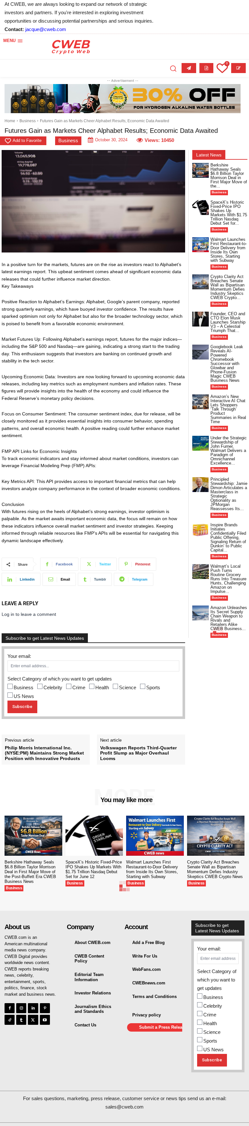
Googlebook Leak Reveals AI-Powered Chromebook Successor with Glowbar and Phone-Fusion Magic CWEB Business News (226, 363)
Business (27, 121)
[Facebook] (10, 1008)
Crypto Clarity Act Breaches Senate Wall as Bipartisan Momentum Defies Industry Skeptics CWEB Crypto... (227, 287)
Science (127, 687)
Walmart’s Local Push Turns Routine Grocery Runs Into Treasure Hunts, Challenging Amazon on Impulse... (228, 579)
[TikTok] (10, 1020)
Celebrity (52, 687)
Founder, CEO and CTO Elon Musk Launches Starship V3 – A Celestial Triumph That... (227, 322)
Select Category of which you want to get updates (59, 678)
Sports (153, 687)
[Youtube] (45, 1020)
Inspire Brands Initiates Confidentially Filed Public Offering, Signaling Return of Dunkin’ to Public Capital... (228, 537)
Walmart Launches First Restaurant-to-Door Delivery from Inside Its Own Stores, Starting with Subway (228, 250)
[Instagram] (21, 1008)
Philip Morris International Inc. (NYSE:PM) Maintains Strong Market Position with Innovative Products (44, 753)
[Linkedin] (33, 1008)
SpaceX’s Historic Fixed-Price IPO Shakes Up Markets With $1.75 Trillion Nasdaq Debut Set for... (228, 213)
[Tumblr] (21, 1020)
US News (24, 696)
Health (102, 687)
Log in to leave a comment (29, 614)
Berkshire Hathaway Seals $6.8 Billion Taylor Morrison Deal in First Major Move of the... (228, 175)
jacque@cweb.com (45, 29)
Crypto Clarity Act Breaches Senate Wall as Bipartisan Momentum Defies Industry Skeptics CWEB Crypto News (215, 869)
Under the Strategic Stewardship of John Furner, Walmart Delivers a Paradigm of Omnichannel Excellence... (228, 450)
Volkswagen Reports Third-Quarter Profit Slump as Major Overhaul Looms (138, 753)
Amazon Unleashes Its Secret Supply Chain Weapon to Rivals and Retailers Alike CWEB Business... (228, 618)
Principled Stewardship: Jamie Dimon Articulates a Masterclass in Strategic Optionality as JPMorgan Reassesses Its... (228, 494)
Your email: (19, 656)
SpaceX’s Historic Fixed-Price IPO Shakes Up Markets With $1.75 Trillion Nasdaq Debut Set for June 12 (93, 869)
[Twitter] (33, 1020)
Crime (78, 687)
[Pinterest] (45, 1008)
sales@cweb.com (124, 1107)
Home (10, 121)
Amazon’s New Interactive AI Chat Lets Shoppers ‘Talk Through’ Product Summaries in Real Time (228, 409)
